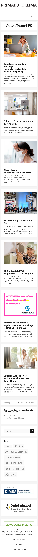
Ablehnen (19, 544)
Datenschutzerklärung (20, 554)
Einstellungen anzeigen (19, 549)
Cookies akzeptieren (19, 539)
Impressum (29, 554)
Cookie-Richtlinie (10, 554)
